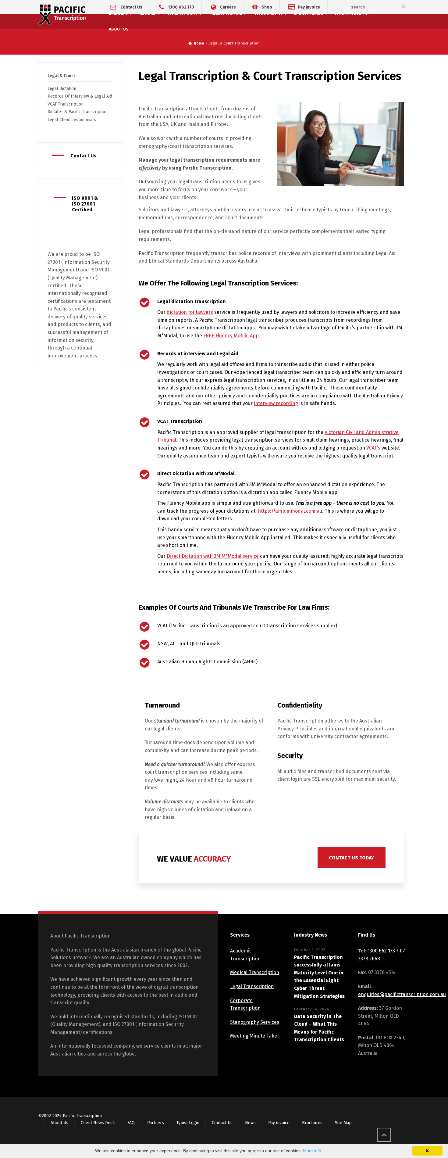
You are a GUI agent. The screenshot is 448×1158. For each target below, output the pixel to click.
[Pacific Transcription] (62, 15)
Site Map (343, 1122)
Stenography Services (254, 1022)
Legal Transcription (252, 986)
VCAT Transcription (66, 104)
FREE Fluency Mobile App (231, 336)
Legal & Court (61, 75)
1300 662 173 (181, 6)
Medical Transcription (254, 972)
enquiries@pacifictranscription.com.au (402, 994)
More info (312, 1150)
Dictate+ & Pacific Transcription (78, 111)
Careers (228, 6)
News (250, 1122)
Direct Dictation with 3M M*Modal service (213, 556)
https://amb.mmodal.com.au (290, 511)
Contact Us (131, 6)
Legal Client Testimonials (72, 119)
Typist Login (187, 1122)
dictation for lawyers (190, 312)
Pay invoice (279, 1122)
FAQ (131, 1122)
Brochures (312, 1122)
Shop (266, 6)
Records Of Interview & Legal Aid (80, 96)
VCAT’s (373, 448)
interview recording (276, 403)
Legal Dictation (62, 88)
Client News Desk (98, 1122)
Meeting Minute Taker (254, 1036)
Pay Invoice (309, 6)
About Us (59, 1122)
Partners (155, 1122)
